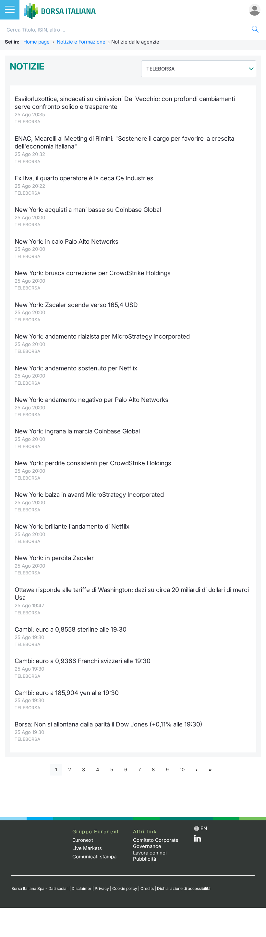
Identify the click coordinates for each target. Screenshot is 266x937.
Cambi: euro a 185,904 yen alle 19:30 (67, 693)
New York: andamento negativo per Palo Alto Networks (91, 400)
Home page (36, 42)
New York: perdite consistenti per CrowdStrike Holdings (93, 463)
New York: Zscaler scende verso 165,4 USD (76, 305)
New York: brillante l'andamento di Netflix (72, 526)
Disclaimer (81, 888)
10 (182, 769)
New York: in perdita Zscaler (54, 558)
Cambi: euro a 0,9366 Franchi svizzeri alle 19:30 (83, 661)
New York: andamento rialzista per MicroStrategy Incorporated (102, 336)
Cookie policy (124, 888)
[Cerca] (254, 30)
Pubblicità (144, 859)
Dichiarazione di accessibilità (184, 888)
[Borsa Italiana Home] (60, 9)
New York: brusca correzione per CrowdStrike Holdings (93, 273)
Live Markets (87, 848)
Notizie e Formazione (81, 42)
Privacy (102, 888)
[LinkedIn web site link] (197, 840)
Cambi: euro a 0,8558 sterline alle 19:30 (71, 629)
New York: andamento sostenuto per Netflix (76, 368)
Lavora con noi (150, 853)
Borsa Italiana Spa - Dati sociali (39, 888)
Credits (147, 888)
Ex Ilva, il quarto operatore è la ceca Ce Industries (84, 178)
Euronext (82, 840)
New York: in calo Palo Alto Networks (66, 241)
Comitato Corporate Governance (155, 843)
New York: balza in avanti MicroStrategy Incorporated (89, 494)
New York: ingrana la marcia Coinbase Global (77, 431)
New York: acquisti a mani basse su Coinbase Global (88, 209)
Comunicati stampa (94, 857)
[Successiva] (196, 770)
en (203, 828)
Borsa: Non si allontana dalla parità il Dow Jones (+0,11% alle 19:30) (108, 724)
